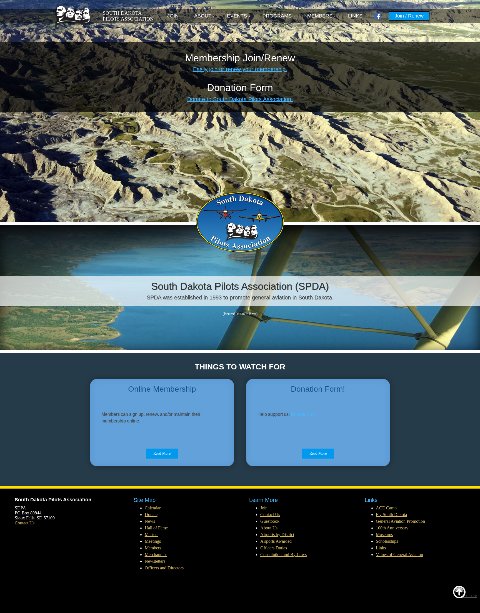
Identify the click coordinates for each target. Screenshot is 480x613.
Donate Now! (304, 414)
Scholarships (387, 541)
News (150, 521)
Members (319, 16)
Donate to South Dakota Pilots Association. (240, 99)
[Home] (72, 16)
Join (173, 16)
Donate (151, 514)
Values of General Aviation (399, 554)
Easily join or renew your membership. (240, 69)
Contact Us (24, 523)
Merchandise (156, 554)
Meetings (153, 541)
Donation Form (240, 87)
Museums (384, 534)
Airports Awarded (276, 541)
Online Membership (162, 389)
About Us (269, 528)
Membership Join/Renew (240, 58)
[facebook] (378, 16)
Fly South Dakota (391, 514)
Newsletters (155, 561)
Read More (162, 453)
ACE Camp (386, 508)
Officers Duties (273, 548)
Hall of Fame (156, 528)
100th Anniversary (392, 528)
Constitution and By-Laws (283, 554)
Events (237, 16)
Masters (151, 534)
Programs (277, 16)
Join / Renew (409, 16)
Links (355, 16)
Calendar (153, 508)
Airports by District (277, 534)
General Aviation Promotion (400, 521)
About (202, 16)
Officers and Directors (164, 568)
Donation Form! (318, 389)
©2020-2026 (467, 596)
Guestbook (269, 521)
